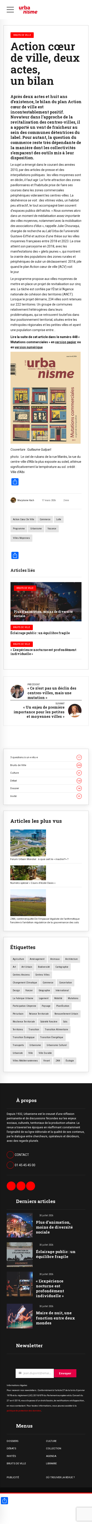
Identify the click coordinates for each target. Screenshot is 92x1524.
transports (18, 1045)
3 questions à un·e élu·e (45, 757)
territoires (18, 1029)
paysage (46, 1005)
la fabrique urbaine (23, 998)
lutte (58, 519)
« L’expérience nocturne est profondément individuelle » (43, 652)
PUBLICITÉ (13, 1477)
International (62, 990)
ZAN (58, 1060)
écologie (70, 1060)
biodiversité (44, 966)
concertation (65, 982)
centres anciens (21, 974)
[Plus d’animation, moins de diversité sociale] (46, 602)
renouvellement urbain (66, 1013)
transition (34, 1029)
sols (65, 1021)
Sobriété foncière (48, 1021)
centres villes (42, 974)
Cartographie (61, 966)
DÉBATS (11, 1448)
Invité (45, 796)
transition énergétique (51, 1037)
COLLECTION (53, 1448)
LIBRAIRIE (51, 1463)
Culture (45, 772)
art (14, 966)
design (16, 990)
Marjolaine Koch (25, 500)
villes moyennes (21, 538)
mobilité (58, 998)
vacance (52, 528)
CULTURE (51, 1441)
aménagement (37, 959)
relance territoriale (39, 1013)
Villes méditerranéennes (25, 1060)
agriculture (18, 959)
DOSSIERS (12, 1441)
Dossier (45, 788)
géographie (44, 990)
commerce (45, 519)
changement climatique (25, 982)
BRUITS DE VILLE (16, 1463)
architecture (71, 959)
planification (62, 1005)
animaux (55, 959)
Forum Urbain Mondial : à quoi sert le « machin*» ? (39, 859)
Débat (45, 780)
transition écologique (24, 1037)
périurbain (18, 1013)
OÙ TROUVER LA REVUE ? (60, 1477)
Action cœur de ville (23, 519)
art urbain (26, 966)
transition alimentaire (56, 1029)
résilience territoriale (24, 1021)
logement (43, 998)
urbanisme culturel (57, 1045)
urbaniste (18, 1053)
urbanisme (36, 528)
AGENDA (51, 1456)
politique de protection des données (24, 1410)
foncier (29, 990)
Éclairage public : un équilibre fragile (40, 633)
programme (19, 528)
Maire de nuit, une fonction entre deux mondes (55, 1317)
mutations (73, 998)
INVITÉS (11, 1456)
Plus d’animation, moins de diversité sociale (43, 613)
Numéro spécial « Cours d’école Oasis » (32, 882)
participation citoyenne (24, 1005)
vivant (46, 1060)
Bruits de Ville (25, 588)
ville (30, 1053)
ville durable (45, 1053)
